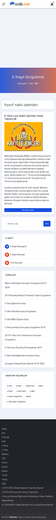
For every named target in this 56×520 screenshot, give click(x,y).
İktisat (5, 471)
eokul (40, 386)
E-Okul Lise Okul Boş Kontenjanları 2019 (23, 347)
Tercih (5, 475)
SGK (4, 483)
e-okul (32, 391)
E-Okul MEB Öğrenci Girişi (17, 319)
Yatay (4, 479)
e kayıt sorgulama (14, 396)
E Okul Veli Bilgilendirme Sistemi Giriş (22, 355)
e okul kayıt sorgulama (16, 402)
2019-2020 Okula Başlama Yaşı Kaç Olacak (23, 488)
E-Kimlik (5, 437)
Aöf (3, 433)
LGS (4, 458)
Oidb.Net (13, 517)
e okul (9, 386)
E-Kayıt (5, 445)
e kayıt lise (30, 386)
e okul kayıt (21, 391)
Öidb (31, 83)
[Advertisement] (28, 38)
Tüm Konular (16, 263)
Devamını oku (28, 210)
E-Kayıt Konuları (17, 254)
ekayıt (28, 396)
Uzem (4, 462)
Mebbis (5, 454)
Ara (47, 223)
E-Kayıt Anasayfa (18, 246)
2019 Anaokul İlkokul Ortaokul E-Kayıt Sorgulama (28, 295)
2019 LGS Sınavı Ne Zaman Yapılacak (20, 492)
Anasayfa (22, 83)
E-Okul (5, 450)
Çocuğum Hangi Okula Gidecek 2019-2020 (24, 363)
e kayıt (19, 386)
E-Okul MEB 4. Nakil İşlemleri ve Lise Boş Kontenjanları (28, 505)
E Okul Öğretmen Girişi (15, 303)
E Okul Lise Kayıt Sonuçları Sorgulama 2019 (25, 327)
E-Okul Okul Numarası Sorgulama (20, 311)
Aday (4, 429)
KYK (4, 441)
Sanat (4, 467)
